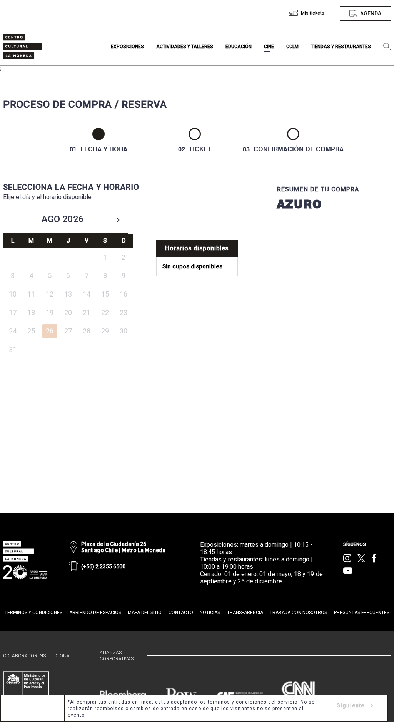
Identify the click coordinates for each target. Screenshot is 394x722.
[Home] (22, 46)
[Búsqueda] (387, 46)
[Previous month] (13, 220)
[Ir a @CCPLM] (347, 558)
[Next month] (118, 220)
